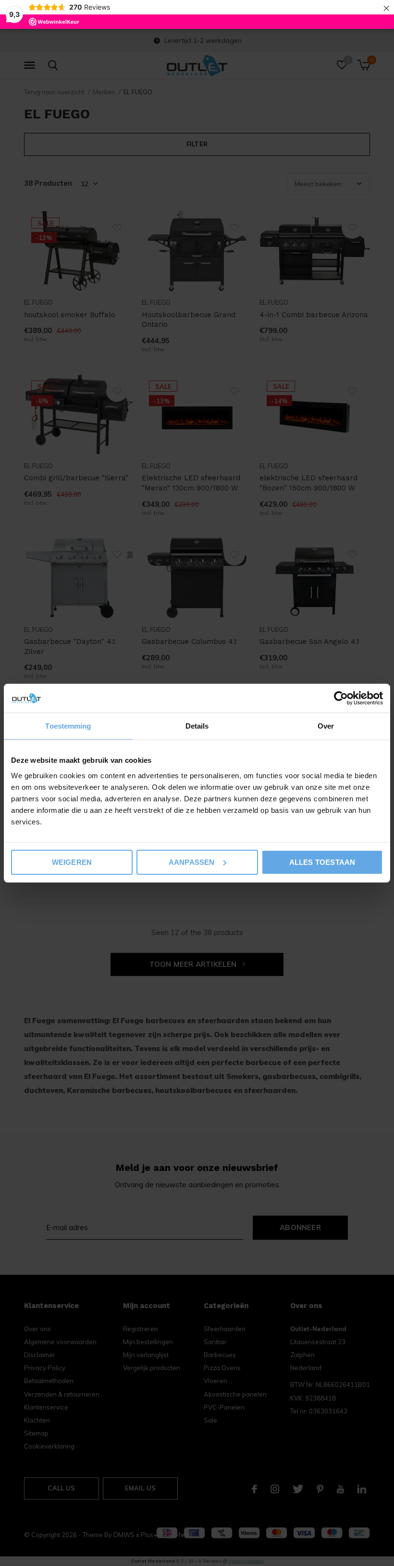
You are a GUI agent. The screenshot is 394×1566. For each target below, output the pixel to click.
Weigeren (72, 862)
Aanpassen (192, 862)
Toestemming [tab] (68, 726)
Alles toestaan (322, 862)
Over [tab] (326, 726)
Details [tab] (197, 726)
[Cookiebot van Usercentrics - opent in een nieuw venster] (341, 698)
